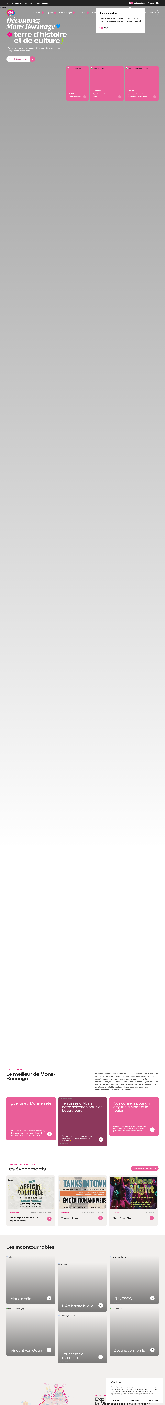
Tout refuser (115, 1400)
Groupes (9, 3)
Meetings (28, 3)
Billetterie (45, 3)
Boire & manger (65, 12)
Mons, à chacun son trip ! (18, 59)
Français (151, 3)
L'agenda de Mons (147, 12)
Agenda (49, 12)
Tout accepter (153, 1400)
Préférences (135, 1400)
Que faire (37, 12)
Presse (37, 3)
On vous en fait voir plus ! (143, 1168)
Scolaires (18, 3)
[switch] (131, 3)
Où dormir (82, 12)
